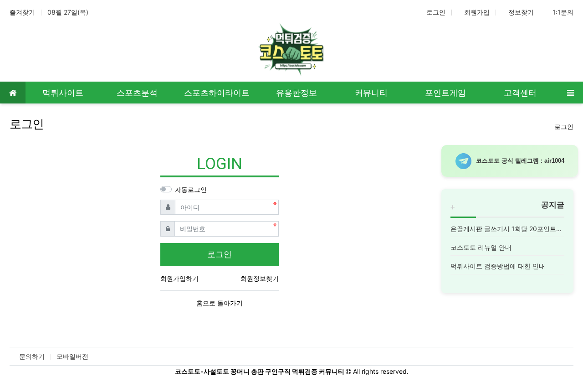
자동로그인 (191, 189)
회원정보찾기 (259, 278)
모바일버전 (72, 356)
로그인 (435, 12)
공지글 (552, 204)
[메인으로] (13, 92)
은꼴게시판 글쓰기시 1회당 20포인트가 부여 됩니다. (507, 228)
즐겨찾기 (22, 12)
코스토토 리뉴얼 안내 (480, 247)
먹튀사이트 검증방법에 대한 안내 (497, 266)
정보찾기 (521, 12)
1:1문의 (562, 12)
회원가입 (477, 12)
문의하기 (32, 356)
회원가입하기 (179, 278)
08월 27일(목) (67, 12)
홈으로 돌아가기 (219, 303)
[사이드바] (570, 92)
